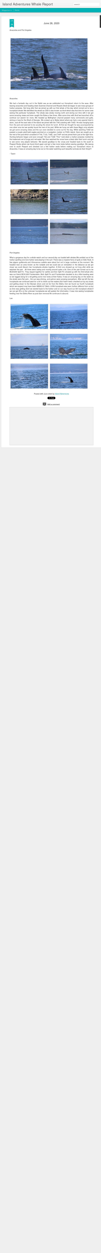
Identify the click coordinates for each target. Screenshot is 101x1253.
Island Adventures (62, 393)
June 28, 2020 (51, 23)
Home (17, 10)
